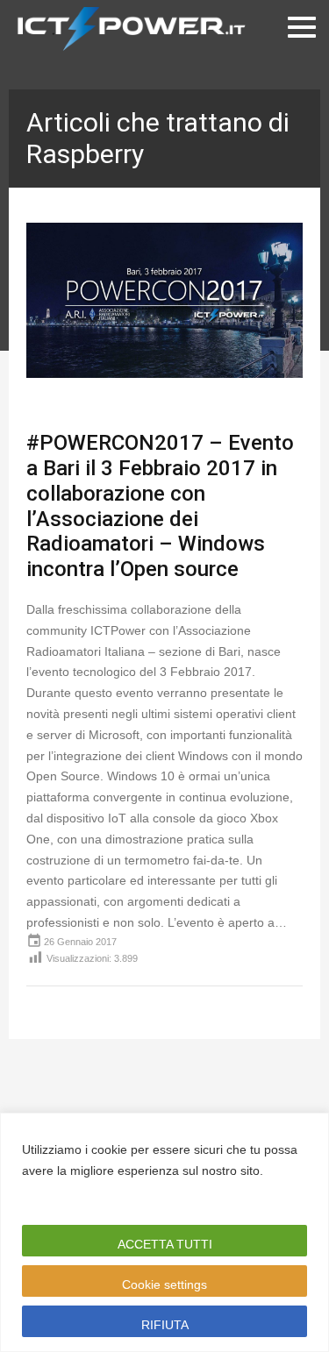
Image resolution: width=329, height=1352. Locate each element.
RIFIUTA (165, 1325)
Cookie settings (164, 1284)
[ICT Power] (127, 27)
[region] (164, 1232)
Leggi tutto (55, 1192)
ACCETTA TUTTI (165, 1244)
